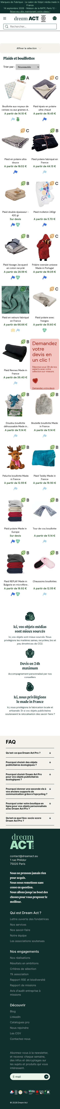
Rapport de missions (23, 985)
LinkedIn (15, 1017)
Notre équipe (18, 935)
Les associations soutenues (27, 941)
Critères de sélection (23, 968)
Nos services (18, 924)
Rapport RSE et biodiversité (27, 979)
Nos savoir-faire (20, 930)
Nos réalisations (20, 957)
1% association (19, 974)
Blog (13, 1011)
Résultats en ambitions (24, 963)
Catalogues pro (20, 1022)
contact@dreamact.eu (24, 856)
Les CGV (15, 1033)
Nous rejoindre (19, 1027)
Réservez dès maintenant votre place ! (30, 11)
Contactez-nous (20, 1038)
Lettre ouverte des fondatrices (29, 919)
